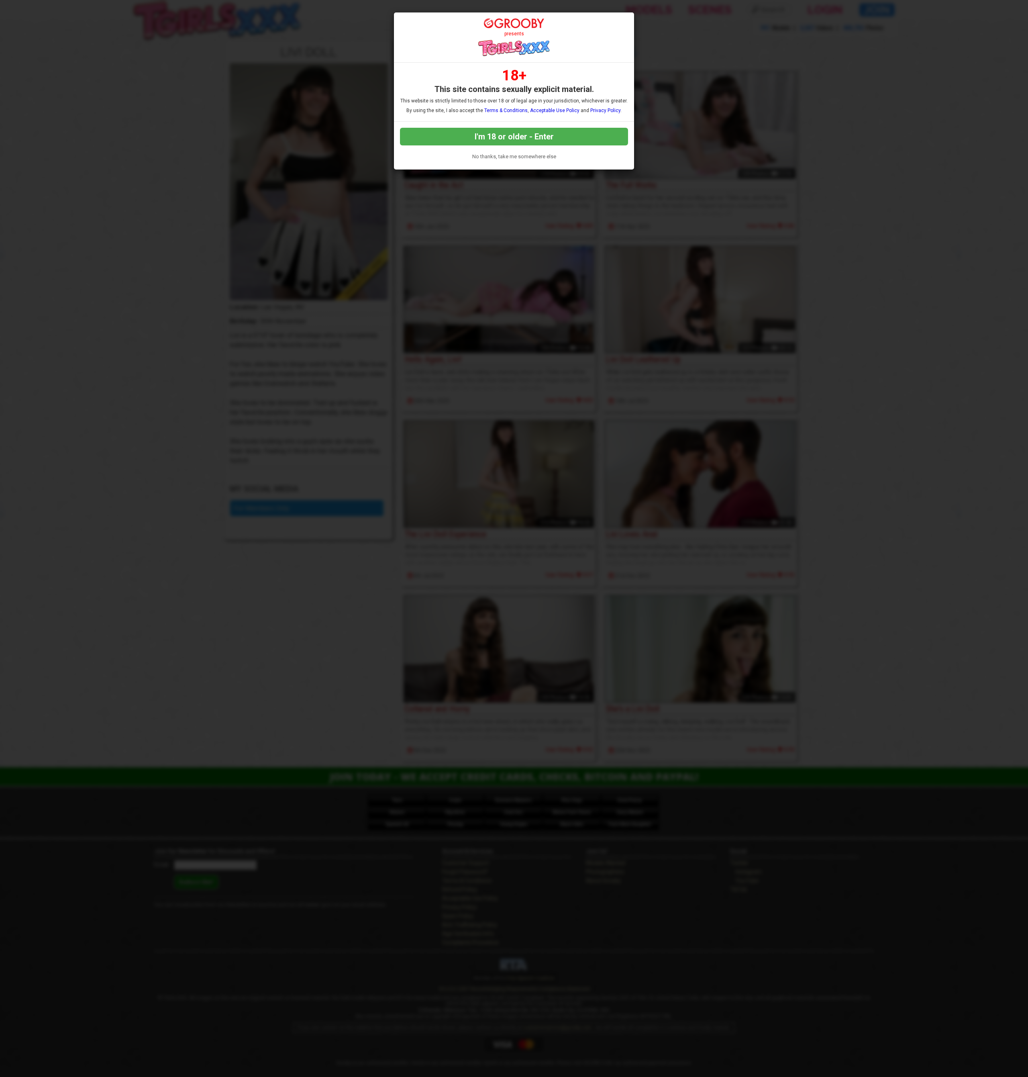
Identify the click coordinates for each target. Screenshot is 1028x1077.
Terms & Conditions (506, 110)
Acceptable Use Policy (554, 110)
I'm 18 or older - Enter (514, 136)
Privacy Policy (605, 110)
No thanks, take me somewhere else (514, 156)
